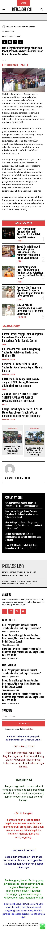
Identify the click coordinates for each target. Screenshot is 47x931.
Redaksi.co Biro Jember (24, 27)
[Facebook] (4, 42)
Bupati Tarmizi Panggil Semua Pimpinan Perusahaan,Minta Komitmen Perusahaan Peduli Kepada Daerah (28, 252)
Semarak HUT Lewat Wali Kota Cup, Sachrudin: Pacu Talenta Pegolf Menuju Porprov (22, 367)
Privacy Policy (27, 729)
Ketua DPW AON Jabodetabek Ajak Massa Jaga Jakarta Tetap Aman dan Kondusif (30, 309)
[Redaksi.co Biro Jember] (4, 26)
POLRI (20, 241)
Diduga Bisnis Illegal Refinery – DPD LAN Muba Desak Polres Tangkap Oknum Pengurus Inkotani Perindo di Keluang (22, 412)
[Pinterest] (15, 42)
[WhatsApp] (20, 42)
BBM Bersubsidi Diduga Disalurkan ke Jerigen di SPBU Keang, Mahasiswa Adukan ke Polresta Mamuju (21, 382)
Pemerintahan (8, 359)
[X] (10, 42)
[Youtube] (23, 611)
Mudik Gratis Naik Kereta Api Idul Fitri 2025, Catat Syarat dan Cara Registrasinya (12, 449)
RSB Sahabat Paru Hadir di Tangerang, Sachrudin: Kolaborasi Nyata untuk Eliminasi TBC (21, 352)
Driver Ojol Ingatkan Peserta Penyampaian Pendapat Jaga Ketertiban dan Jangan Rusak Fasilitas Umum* (31, 273)
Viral (19, 261)
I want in (22, 723)
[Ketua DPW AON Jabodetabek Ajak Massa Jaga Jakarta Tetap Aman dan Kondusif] (8, 309)
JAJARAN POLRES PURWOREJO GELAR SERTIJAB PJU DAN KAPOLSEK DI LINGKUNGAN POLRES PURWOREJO (20, 397)
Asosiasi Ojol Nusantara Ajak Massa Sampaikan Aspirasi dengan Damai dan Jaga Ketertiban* (30, 292)
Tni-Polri (21, 317)
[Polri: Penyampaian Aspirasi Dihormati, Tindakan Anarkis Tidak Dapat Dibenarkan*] (8, 233)
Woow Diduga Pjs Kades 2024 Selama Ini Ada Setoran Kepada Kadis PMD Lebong (34, 451)
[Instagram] (10, 611)
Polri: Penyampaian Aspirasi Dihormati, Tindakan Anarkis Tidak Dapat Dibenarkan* (28, 233)
